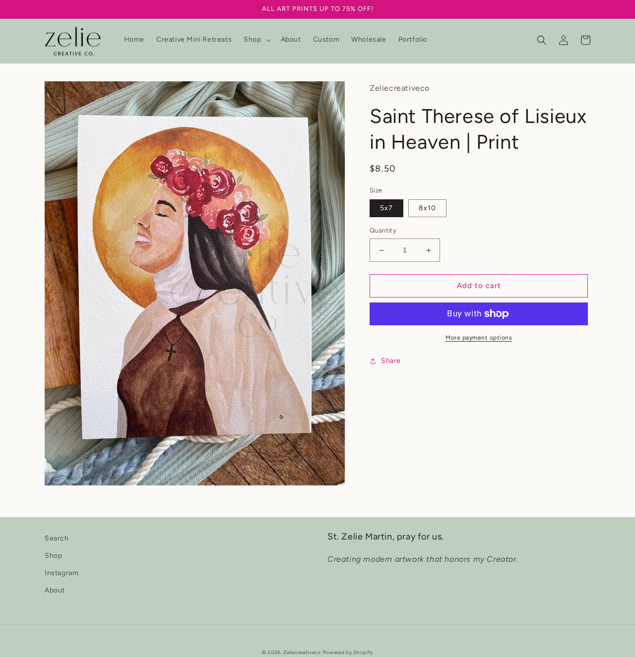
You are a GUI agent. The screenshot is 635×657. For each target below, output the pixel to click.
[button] (256, 39)
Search (57, 538)
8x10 (427, 208)
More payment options (478, 337)
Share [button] (391, 361)
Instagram (61, 573)
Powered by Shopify (348, 652)
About (55, 590)
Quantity (383, 231)
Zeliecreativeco (302, 652)
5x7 (386, 208)
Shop (53, 555)
